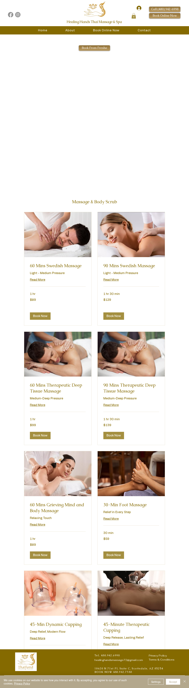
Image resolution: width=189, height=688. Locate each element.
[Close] (184, 681)
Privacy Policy (158, 655)
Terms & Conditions (161, 659)
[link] (58, 266)
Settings (156, 682)
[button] (133, 16)
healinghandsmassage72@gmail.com (118, 660)
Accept (173, 682)
